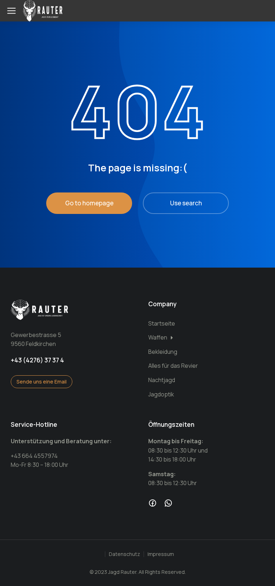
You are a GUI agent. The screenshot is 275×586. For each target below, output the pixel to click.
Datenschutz (124, 554)
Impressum (161, 554)
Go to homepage (89, 203)
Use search (186, 203)
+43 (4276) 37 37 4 (37, 360)
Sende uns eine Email (41, 381)
